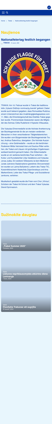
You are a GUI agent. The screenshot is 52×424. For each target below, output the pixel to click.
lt (49, 7)
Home (3, 21)
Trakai (10, 21)
